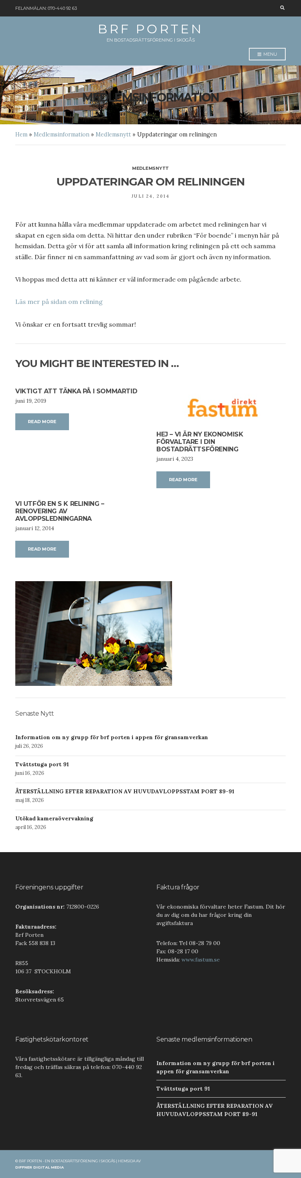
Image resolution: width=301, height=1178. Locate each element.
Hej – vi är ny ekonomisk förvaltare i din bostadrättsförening (199, 442)
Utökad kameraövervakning (54, 818)
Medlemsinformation (61, 134)
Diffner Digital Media (39, 1167)
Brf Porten (150, 28)
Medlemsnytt (113, 134)
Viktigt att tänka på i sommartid (76, 391)
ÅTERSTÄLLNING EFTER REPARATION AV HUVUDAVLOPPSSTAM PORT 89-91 (124, 791)
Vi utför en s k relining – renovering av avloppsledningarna (59, 511)
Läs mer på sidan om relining (59, 301)
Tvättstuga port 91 (42, 764)
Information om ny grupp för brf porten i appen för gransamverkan (111, 737)
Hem (21, 134)
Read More (42, 421)
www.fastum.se (200, 959)
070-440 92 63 (62, 8)
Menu (269, 54)
